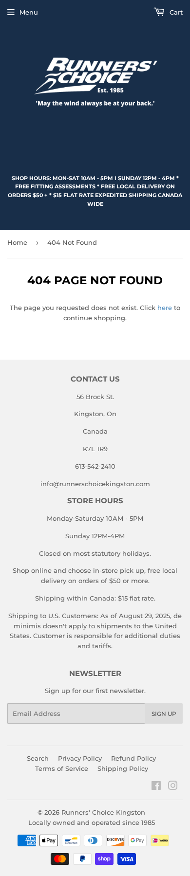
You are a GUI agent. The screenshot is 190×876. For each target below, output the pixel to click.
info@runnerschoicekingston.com (95, 484)
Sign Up (164, 713)
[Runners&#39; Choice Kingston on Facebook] (156, 787)
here (164, 307)
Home (17, 242)
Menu (28, 12)
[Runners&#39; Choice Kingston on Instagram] (173, 787)
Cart (175, 12)
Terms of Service (61, 768)
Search (38, 758)
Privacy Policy (80, 758)
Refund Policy (133, 758)
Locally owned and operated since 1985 (91, 822)
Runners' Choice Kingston (103, 812)
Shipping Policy (122, 768)
